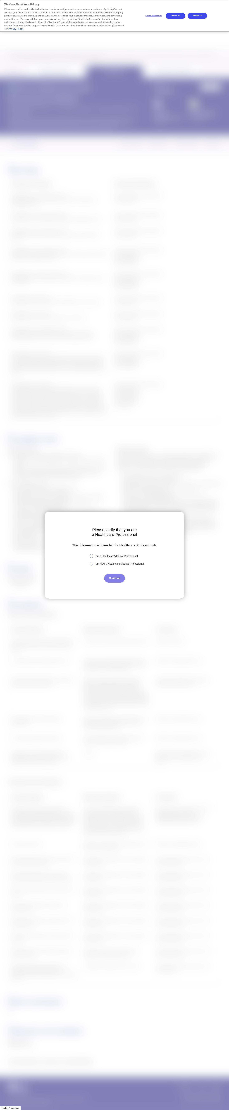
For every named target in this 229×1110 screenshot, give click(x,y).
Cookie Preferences (10, 1108)
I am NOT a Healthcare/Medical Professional (119, 563)
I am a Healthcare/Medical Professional (116, 556)
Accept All (197, 15)
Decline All (175, 15)
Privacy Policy (15, 28)
